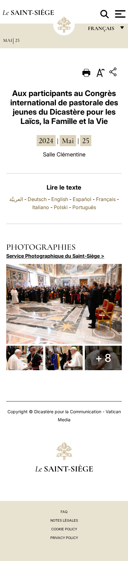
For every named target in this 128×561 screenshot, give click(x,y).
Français (106, 199)
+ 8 (103, 357)
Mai (7, 40)
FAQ (64, 512)
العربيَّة (16, 199)
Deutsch (37, 199)
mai (68, 140)
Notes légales (64, 520)
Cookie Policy (64, 529)
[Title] (113, 73)
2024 (46, 140)
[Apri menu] (119, 14)
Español (82, 199)
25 (17, 40)
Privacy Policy (64, 538)
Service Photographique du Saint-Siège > (55, 256)
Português (84, 207)
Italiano (40, 207)
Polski (61, 207)
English (59, 199)
